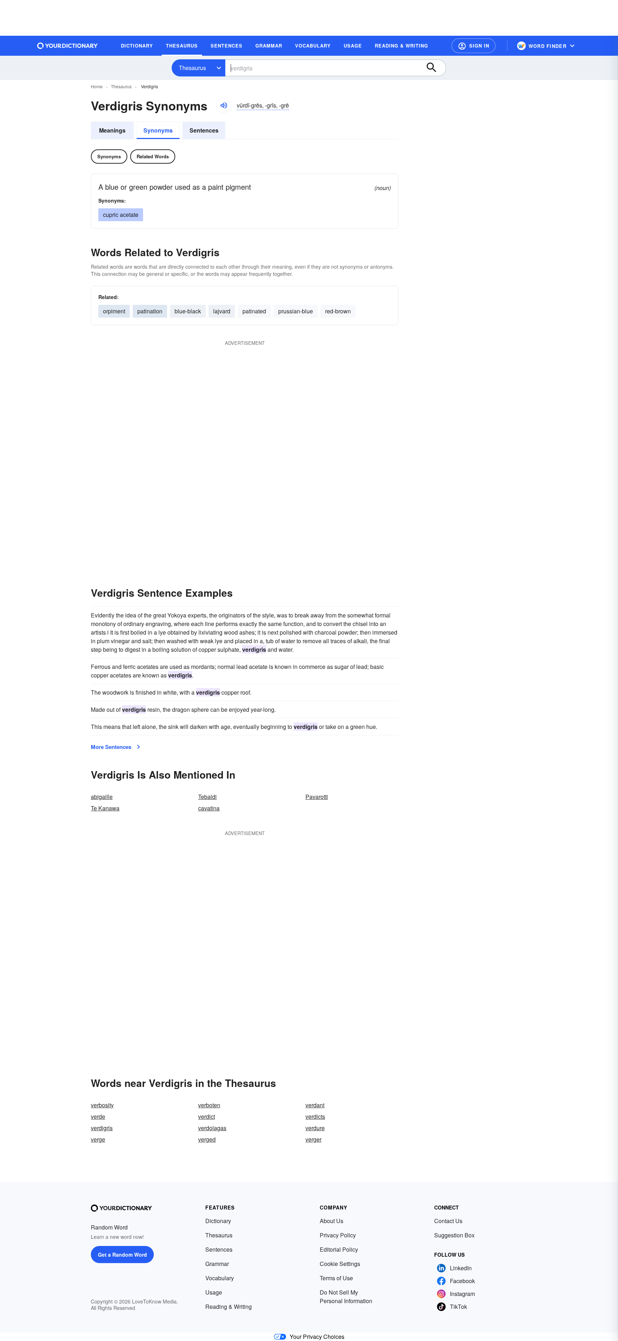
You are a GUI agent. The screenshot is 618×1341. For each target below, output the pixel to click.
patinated (254, 311)
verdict (206, 1116)
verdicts (315, 1116)
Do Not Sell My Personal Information (346, 1296)
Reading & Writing (228, 1306)
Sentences (204, 130)
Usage (213, 1292)
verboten (209, 1105)
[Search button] (435, 68)
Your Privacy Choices (317, 1336)
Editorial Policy (339, 1249)
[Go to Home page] (67, 46)
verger (313, 1139)
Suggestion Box (454, 1235)
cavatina (209, 808)
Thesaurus (192, 68)
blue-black (188, 311)
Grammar (217, 1264)
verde (98, 1116)
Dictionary (218, 1221)
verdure (315, 1128)
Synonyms (158, 130)
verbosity (102, 1105)
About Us (331, 1221)
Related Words (153, 156)
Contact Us (448, 1221)
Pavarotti (316, 797)
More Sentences (111, 747)
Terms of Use (336, 1278)
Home (97, 86)
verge (98, 1139)
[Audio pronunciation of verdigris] (223, 105)
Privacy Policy (338, 1235)
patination (149, 311)
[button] (473, 45)
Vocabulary (219, 1278)
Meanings (112, 130)
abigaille (102, 797)
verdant (314, 1105)
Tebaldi (207, 797)
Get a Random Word (122, 1254)
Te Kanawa (105, 808)
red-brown (338, 311)
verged (207, 1139)
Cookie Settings (340, 1264)
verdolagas (212, 1128)
